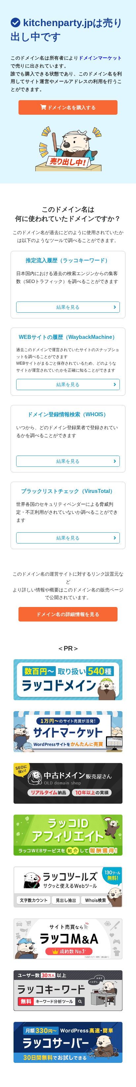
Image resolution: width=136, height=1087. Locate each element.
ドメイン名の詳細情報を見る (67, 614)
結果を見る (68, 307)
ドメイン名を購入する (72, 107)
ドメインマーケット (100, 57)
